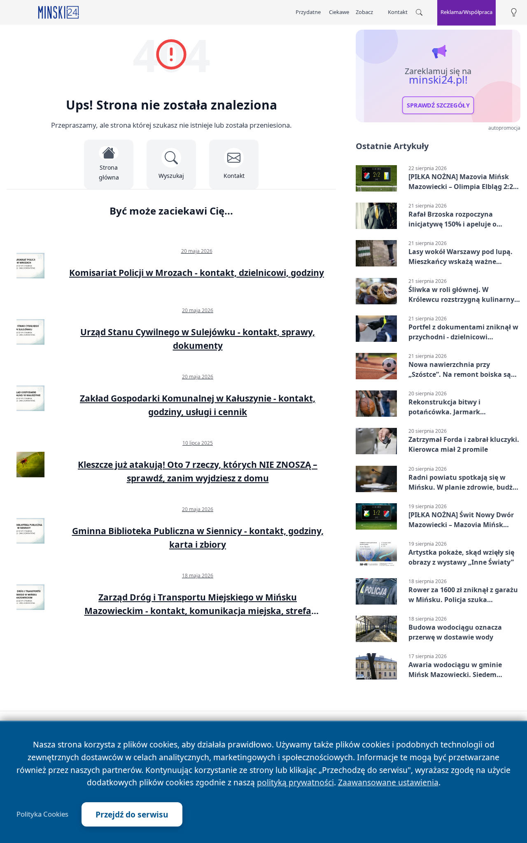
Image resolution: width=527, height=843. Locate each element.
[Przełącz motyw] (514, 12)
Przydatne (308, 12)
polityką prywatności (295, 782)
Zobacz (364, 12)
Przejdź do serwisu (132, 814)
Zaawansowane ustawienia (388, 782)
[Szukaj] (419, 12)
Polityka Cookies (42, 814)
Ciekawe (339, 12)
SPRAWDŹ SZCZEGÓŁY (438, 105)
